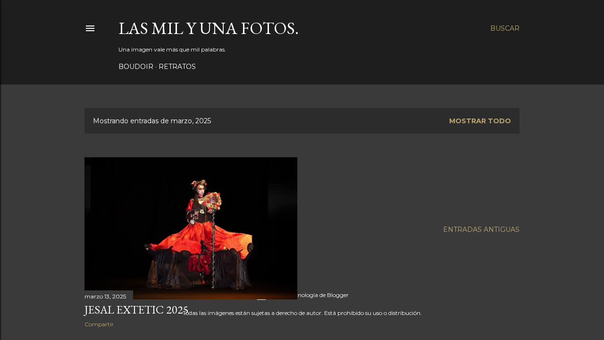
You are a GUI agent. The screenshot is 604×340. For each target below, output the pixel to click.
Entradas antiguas (481, 229)
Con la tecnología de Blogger (310, 294)
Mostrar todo (480, 121)
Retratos (177, 66)
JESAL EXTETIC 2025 (136, 309)
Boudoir (135, 66)
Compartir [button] (99, 324)
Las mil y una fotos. (208, 28)
